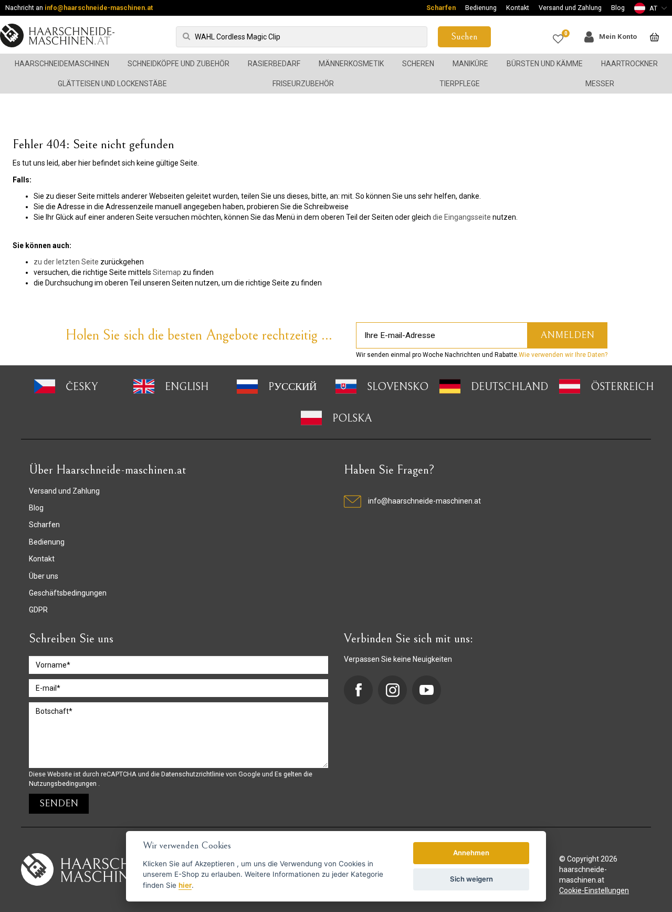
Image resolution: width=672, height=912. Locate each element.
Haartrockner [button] (629, 63)
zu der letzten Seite (66, 262)
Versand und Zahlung (570, 8)
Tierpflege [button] (459, 83)
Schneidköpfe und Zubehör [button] (178, 63)
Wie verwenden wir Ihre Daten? (563, 354)
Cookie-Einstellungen (594, 890)
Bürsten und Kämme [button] (545, 63)
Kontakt (517, 8)
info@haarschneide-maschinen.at (99, 8)
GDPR (38, 610)
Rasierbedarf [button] (274, 63)
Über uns (43, 576)
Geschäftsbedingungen (68, 593)
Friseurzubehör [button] (303, 83)
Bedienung (481, 8)
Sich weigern (471, 879)
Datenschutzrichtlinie (193, 774)
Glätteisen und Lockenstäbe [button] (112, 83)
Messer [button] (599, 83)
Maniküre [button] (470, 63)
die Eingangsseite (462, 217)
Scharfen (441, 8)
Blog (618, 8)
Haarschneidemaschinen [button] (62, 63)
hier (185, 885)
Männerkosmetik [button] (351, 63)
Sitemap (167, 272)
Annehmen (471, 852)
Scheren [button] (418, 63)
